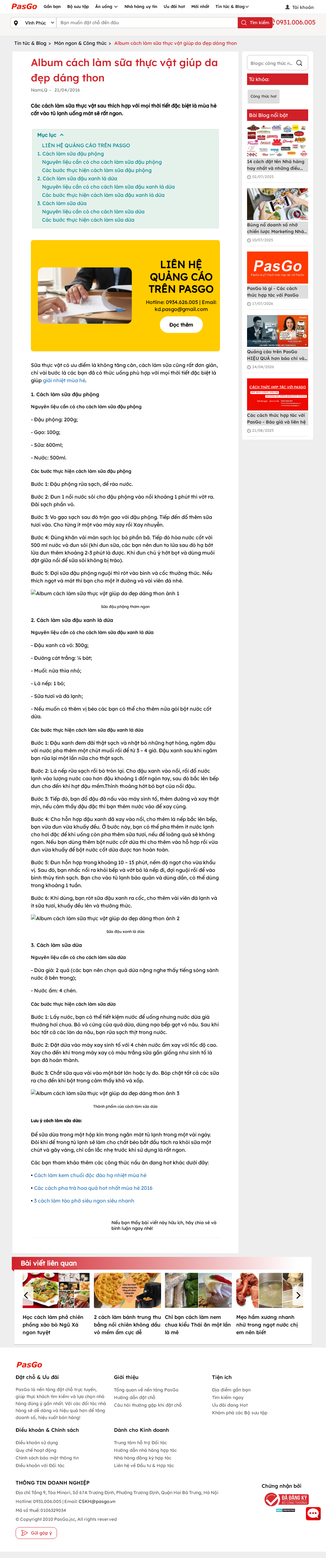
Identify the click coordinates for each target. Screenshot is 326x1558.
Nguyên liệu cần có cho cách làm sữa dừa (93, 211)
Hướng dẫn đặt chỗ (134, 1397)
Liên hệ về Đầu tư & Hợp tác (144, 1465)
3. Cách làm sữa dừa (62, 203)
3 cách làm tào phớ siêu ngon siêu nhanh (84, 1200)
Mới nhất (200, 6)
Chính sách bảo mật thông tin (47, 1458)
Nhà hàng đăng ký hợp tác (142, 1458)
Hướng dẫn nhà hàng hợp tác (145, 1450)
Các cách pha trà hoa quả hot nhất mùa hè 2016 (93, 1188)
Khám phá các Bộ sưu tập (239, 1413)
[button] (27, 1296)
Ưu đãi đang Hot (230, 1405)
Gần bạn (52, 6)
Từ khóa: (259, 79)
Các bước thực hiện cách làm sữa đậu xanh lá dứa (103, 195)
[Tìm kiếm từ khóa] (299, 64)
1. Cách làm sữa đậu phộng (70, 153)
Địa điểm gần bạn (231, 1390)
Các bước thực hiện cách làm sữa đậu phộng (97, 170)
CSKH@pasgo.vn (96, 1501)
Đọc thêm (181, 324)
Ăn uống (104, 6)
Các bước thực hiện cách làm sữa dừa (88, 220)
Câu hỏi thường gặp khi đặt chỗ (148, 1405)
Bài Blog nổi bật (268, 115)
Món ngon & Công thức (80, 43)
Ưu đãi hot (174, 6)
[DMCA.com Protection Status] (281, 1510)
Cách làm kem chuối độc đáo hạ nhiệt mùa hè (90, 1175)
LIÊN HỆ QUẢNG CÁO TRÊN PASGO (86, 145)
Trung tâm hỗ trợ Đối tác (140, 1442)
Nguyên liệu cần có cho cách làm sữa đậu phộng (102, 162)
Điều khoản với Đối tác (40, 1465)
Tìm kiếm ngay (228, 1397)
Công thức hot (264, 96)
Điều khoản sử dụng (37, 1442)
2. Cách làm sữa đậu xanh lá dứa (77, 178)
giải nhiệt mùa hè (64, 380)
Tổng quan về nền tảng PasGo (146, 1390)
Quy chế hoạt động (36, 1450)
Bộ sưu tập (78, 6)
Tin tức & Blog (230, 6)
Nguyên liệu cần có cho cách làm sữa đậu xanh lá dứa (108, 186)
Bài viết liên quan (49, 1263)
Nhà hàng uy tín (140, 6)
